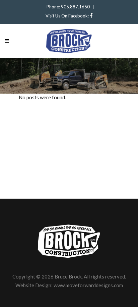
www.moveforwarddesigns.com (88, 285)
